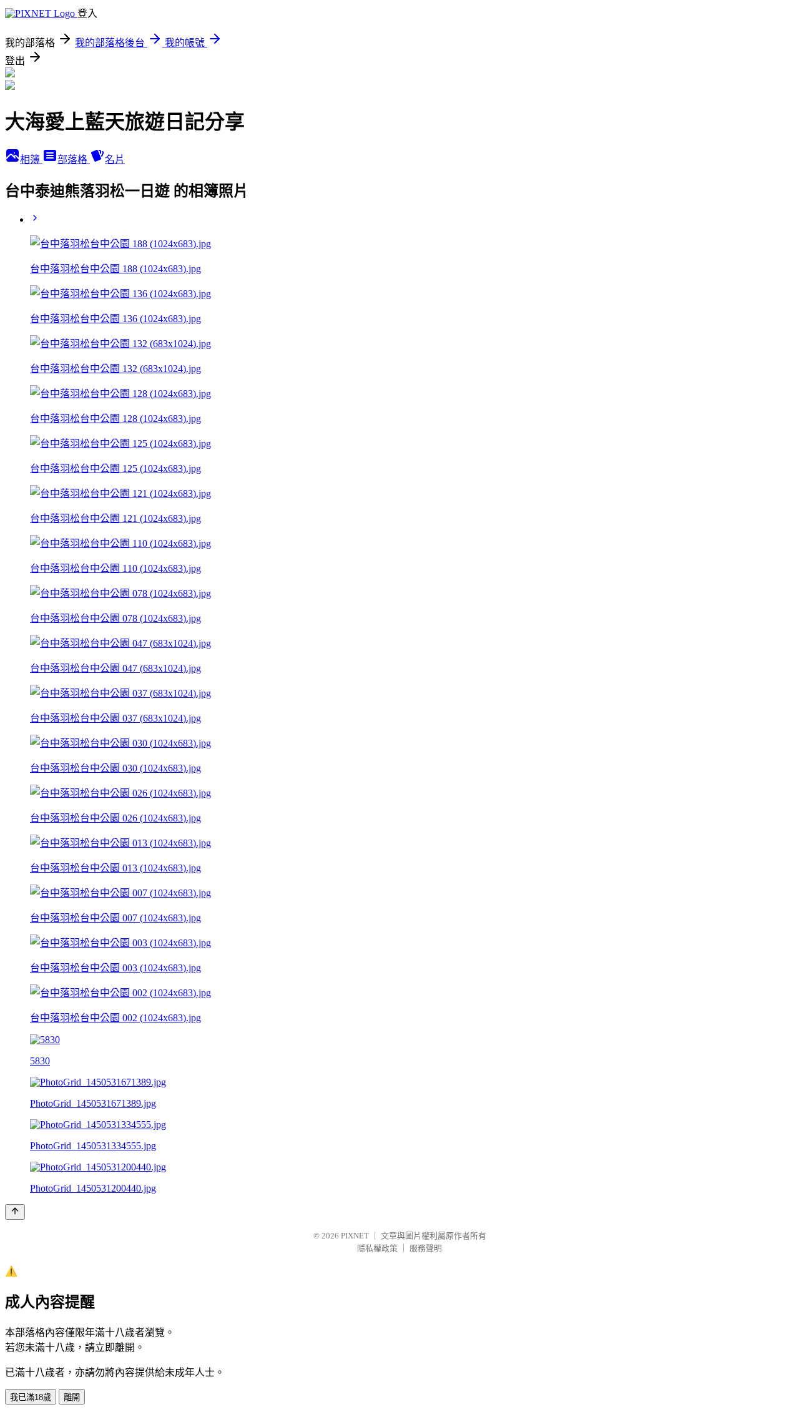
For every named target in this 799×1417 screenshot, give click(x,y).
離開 (72, 1397)
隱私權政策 (377, 1248)
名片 (115, 159)
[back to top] (15, 1212)
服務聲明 (425, 1248)
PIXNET (355, 1235)
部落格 (73, 159)
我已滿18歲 (30, 1397)
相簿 (31, 159)
